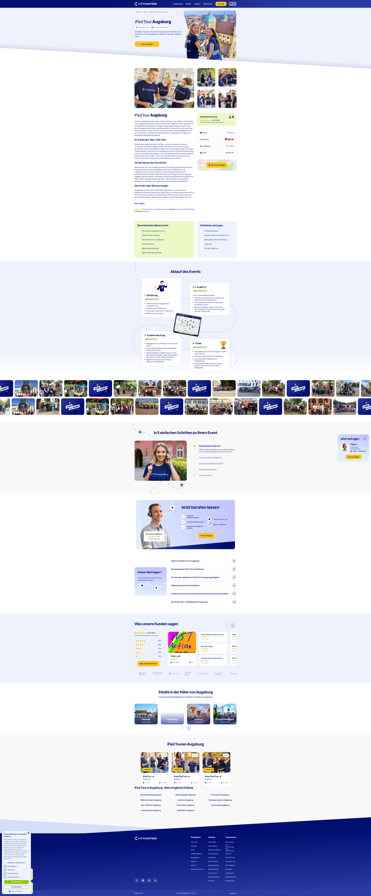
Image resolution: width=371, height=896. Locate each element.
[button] (16, 891)
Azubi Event (212, 857)
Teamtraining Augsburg (220, 805)
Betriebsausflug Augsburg (150, 795)
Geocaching (229, 842)
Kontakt (193, 865)
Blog (192, 850)
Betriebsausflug (213, 865)
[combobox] (28, 833)
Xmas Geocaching (229, 850)
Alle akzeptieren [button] (16, 882)
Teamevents (178, 4)
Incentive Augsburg (185, 800)
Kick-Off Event (213, 861)
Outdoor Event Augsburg (151, 810)
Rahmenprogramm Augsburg (220, 800)
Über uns (194, 861)
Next (233, 625)
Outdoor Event (213, 853)
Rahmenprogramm (214, 850)
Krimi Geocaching (229, 846)
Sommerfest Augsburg (220, 795)
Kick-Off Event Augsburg (151, 805)
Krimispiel (228, 869)
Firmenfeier (212, 842)
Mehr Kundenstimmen (148, 664)
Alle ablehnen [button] (16, 887)
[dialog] (16, 862)
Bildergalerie (195, 857)
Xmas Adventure (230, 877)
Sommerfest (212, 873)
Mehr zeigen (139, 203)
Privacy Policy (7, 858)
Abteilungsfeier (213, 869)
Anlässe (197, 4)
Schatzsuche (229, 873)
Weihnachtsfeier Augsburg (150, 800)
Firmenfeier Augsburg (185, 805)
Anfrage (193, 846)
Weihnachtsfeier (213, 877)
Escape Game (230, 881)
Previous (227, 625)
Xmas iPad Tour (230, 861)
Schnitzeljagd (229, 865)
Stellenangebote (196, 853)
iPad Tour (228, 853)
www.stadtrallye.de (197, 869)
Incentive (211, 881)
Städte (188, 4)
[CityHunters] (145, 4)
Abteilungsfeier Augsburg (185, 795)
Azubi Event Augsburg (185, 810)
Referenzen (207, 4)
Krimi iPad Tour (230, 857)
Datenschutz (138, 893)
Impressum (233, 893)
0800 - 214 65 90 (219, 524)
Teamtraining (212, 846)
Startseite (194, 842)
